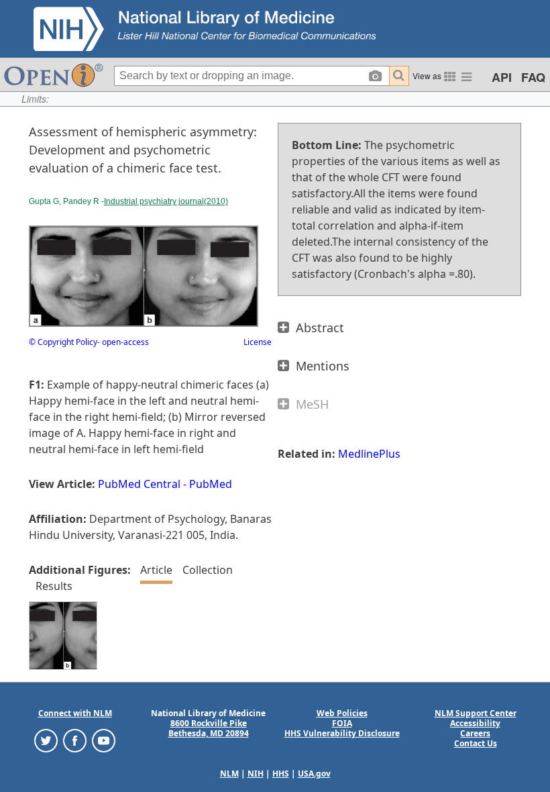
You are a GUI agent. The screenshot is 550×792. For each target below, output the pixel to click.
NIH (256, 773)
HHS (280, 773)
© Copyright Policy (63, 342)
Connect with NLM (75, 713)
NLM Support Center (475, 713)
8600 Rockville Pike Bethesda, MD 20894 (208, 728)
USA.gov (314, 773)
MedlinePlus (369, 453)
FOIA (342, 723)
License (257, 342)
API (502, 77)
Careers (475, 733)
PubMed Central (139, 484)
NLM (229, 773)
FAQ (533, 77)
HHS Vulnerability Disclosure (342, 733)
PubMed (210, 484)
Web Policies (342, 713)
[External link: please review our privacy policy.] (46, 740)
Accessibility (475, 723)
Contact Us (475, 743)
